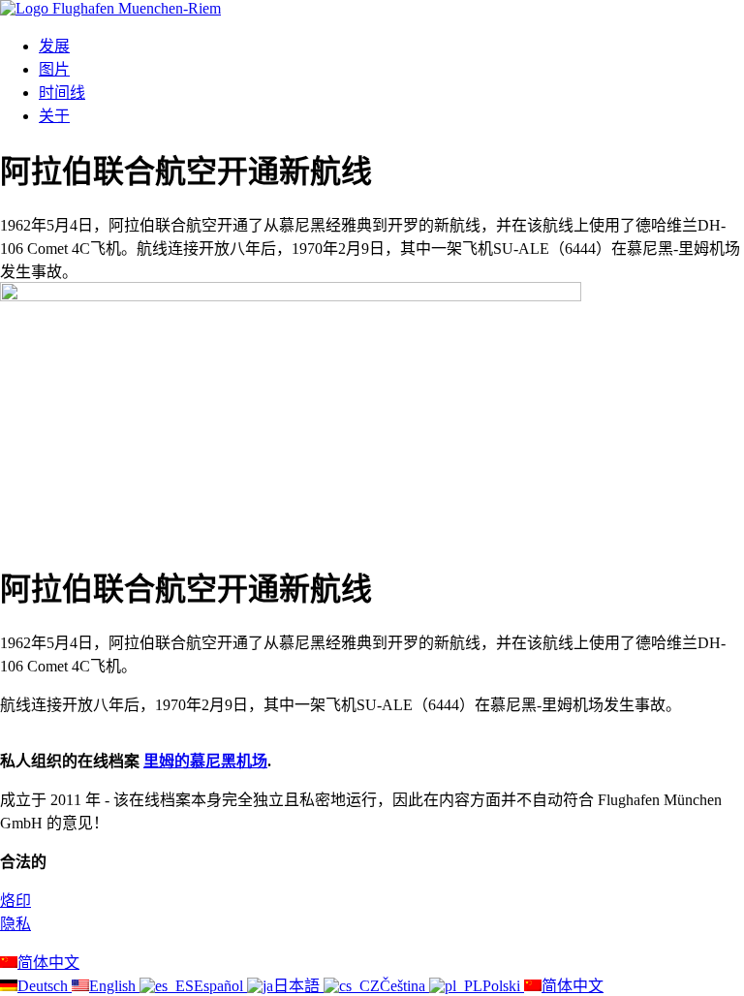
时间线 (62, 92)
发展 (54, 46)
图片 (54, 69)
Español (220, 986)
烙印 (15, 900)
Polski (503, 986)
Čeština (404, 986)
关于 (54, 116)
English (114, 986)
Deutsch (44, 986)
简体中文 (48, 962)
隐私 (15, 924)
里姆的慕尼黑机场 (205, 761)
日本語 (298, 986)
